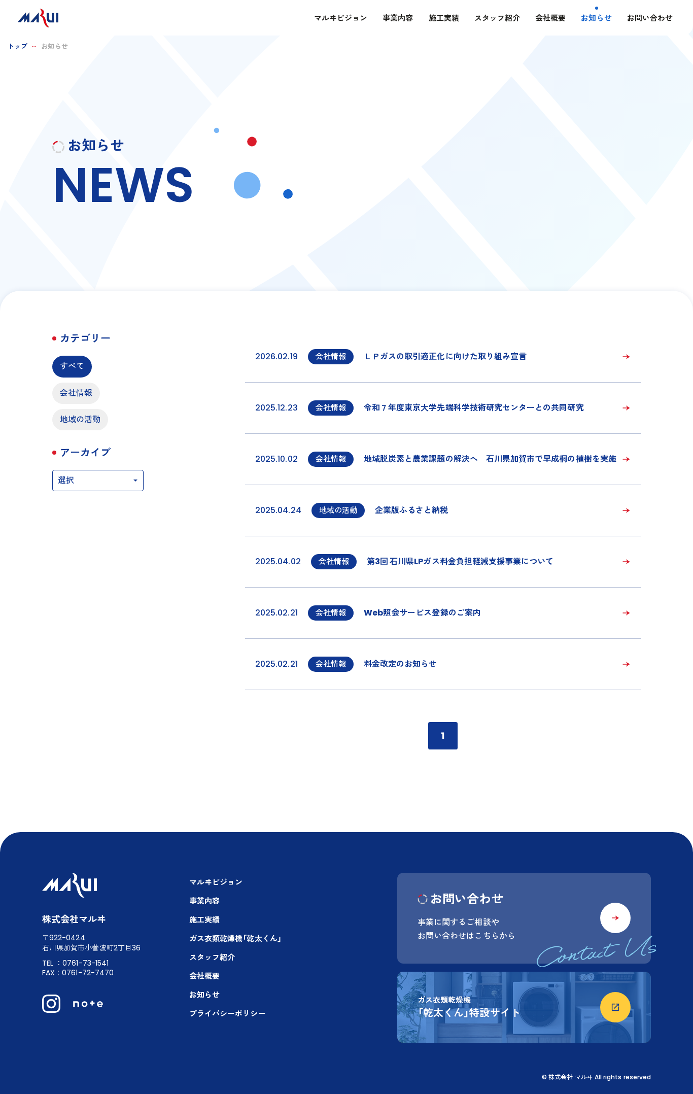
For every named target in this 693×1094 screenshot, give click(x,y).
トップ (17, 46)
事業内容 (398, 18)
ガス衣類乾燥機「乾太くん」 (235, 938)
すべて (72, 366)
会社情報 (76, 393)
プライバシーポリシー (227, 1013)
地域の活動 (80, 419)
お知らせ (596, 18)
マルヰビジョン (340, 18)
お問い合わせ (650, 18)
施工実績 (444, 18)
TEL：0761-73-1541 (75, 963)
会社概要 (550, 18)
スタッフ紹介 (497, 18)
